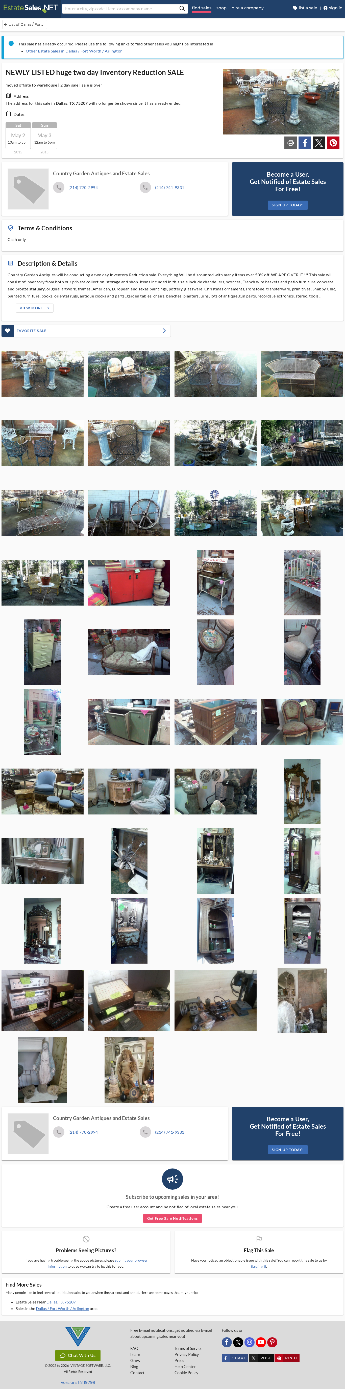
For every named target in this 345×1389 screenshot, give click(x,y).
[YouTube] (261, 1342)
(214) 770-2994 (83, 187)
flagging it (258, 1266)
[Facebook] (227, 1342)
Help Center (185, 1366)
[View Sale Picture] (43, 373)
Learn (135, 1354)
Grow (135, 1360)
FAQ (134, 1348)
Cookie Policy (186, 1372)
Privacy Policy (187, 1354)
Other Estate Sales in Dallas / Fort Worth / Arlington (74, 50)
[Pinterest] (272, 1342)
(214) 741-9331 (169, 187)
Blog (134, 1366)
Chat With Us (81, 1355)
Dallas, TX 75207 (61, 1301)
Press (179, 1360)
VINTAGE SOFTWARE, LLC (90, 1366)
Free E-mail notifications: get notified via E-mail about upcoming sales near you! (171, 1333)
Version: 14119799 (78, 1382)
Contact (137, 1372)
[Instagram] (249, 1342)
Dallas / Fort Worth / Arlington (62, 1308)
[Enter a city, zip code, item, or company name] (182, 9)
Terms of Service (188, 1348)
